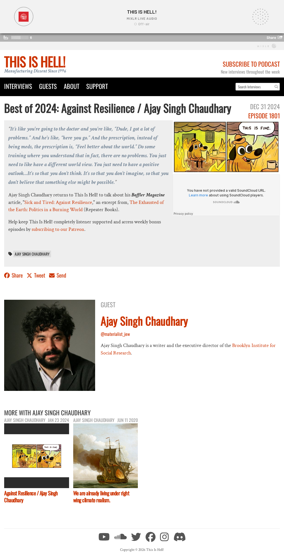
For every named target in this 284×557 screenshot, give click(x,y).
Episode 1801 (264, 115)
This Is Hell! (34, 61)
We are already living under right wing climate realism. (101, 496)
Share (17, 275)
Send (60, 275)
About (71, 86)
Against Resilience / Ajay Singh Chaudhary (31, 496)
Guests (48, 86)
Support (97, 86)
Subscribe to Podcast (251, 63)
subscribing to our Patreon (58, 229)
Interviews (18, 86)
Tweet (39, 275)
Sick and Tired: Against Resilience (58, 202)
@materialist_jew (115, 334)
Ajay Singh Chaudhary (32, 254)
